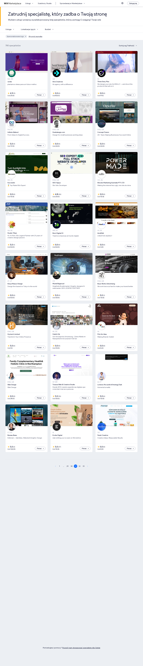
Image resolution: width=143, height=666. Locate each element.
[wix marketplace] (12, 3)
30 (72, 466)
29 (67, 466)
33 (83, 466)
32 (79, 466)
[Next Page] (87, 466)
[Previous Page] (55, 466)
